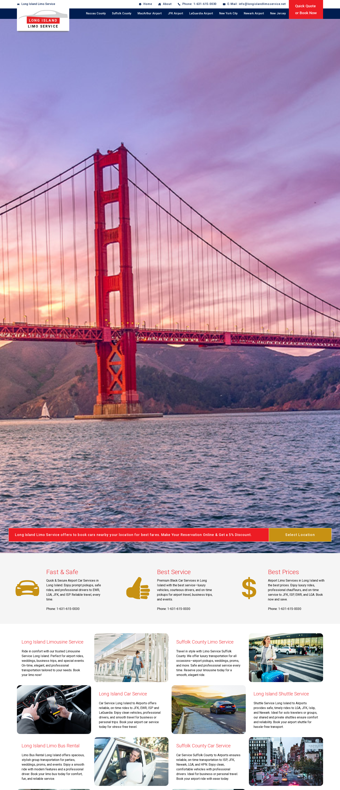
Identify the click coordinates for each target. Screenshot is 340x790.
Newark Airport (254, 13)
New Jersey (278, 13)
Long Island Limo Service (38, 4)
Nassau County (96, 13)
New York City (228, 13)
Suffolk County (121, 13)
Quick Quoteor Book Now (306, 9)
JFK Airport (175, 13)
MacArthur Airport (150, 13)
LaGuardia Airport (201, 13)
